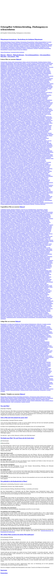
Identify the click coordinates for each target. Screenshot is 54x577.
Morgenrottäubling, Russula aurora (8, 95)
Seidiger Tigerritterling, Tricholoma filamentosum (34, 383)
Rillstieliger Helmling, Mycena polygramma (21, 279)
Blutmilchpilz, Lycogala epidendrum (12, 228)
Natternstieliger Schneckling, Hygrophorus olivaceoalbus (36, 163)
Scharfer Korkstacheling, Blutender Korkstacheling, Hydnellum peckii (35, 307)
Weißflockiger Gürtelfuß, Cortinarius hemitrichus (24, 276)
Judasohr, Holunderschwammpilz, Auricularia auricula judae (14, 83)
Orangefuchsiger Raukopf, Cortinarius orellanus (24, 353)
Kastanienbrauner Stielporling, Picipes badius (30, 134)
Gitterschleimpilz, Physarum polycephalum (10, 270)
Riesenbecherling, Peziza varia (43, 238)
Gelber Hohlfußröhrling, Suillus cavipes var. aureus (18, 74)
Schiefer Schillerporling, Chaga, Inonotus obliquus (42, 400)
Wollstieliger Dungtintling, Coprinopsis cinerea (18, 255)
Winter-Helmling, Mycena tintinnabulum (10, 250)
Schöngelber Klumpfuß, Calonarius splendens (32, 366)
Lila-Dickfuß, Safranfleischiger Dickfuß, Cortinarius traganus (37, 364)
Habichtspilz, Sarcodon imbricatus (18, 171)
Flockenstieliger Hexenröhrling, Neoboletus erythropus (37, 68)
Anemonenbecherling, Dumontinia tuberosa (15, 227)
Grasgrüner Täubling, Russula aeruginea (40, 96)
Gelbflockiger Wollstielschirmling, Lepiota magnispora (32, 386)
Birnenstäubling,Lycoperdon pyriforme (22, 232)
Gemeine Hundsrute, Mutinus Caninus (9, 268)
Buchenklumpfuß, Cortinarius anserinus (36, 190)
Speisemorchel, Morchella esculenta (8, 143)
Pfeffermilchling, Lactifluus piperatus (45, 240)
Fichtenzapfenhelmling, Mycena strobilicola (19, 252)
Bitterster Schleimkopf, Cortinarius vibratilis (26, 262)
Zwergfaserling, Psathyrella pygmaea (9, 231)
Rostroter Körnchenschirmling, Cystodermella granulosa (17, 120)
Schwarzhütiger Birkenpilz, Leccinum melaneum (26, 107)
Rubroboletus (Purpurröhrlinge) (28, 42)
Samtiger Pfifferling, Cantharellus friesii (30, 124)
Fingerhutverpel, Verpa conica (24, 145)
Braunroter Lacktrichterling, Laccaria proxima (39, 154)
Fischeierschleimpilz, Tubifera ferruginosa (22, 212)
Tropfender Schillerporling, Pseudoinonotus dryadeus (27, 273)
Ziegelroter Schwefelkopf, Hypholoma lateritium (23, 335)
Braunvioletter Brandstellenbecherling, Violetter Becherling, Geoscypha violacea (18, 240)
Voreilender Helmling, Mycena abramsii (25, 285)
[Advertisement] (27, 12)
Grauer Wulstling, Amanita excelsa (27, 87)
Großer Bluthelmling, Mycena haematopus (28, 250)
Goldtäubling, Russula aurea (24, 100)
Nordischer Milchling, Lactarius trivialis (29, 218)
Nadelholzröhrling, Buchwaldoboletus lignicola (16, 64)
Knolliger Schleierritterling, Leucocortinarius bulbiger (20, 185)
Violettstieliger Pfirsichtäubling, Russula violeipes (31, 97)
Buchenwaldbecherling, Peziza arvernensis (26, 238)
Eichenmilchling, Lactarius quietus (12, 218)
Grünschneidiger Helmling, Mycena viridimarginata (34, 256)
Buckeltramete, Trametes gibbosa (24, 284)
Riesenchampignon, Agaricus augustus (25, 139)
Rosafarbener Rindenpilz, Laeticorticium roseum (22, 236)
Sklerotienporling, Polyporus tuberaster (9, 149)
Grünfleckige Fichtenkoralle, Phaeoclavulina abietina (12, 316)
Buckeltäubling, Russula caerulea (23, 188)
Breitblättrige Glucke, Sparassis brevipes (12, 111)
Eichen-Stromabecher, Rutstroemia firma (27, 265)
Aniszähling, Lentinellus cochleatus (27, 142)
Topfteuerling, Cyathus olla (29, 249)
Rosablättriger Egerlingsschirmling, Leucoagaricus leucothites (22, 344)
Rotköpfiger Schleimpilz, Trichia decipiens (43, 282)
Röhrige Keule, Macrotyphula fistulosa (9, 245)
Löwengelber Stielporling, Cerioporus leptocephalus (25, 292)
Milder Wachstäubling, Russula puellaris (39, 186)
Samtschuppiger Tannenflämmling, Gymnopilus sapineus (25, 345)
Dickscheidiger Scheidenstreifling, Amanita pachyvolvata (36, 148)
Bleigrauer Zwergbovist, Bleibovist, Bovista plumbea (23, 200)
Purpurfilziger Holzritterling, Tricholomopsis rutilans (28, 396)
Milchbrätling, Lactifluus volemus (8, 167)
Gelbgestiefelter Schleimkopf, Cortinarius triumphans (30, 131)
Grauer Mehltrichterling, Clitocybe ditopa (37, 269)
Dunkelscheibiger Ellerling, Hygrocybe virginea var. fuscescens (15, 194)
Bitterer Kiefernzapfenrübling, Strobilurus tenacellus (18, 195)
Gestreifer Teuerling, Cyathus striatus (44, 249)
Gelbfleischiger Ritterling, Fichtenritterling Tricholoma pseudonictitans (16, 381)
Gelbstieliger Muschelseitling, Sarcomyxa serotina (32, 246)
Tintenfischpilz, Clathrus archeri (12, 219)
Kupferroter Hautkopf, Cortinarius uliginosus (40, 373)
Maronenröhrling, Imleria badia (12, 63)
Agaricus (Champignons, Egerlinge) (30, 48)
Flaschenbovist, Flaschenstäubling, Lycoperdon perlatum (17, 130)
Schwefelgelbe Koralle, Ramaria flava (34, 171)
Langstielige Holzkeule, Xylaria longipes (10, 283)
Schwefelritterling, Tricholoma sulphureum (10, 355)
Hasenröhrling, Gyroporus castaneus (28, 63)
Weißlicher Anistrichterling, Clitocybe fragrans (41, 371)
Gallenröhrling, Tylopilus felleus (40, 210)
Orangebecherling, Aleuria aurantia (43, 114)
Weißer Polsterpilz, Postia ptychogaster (33, 275)
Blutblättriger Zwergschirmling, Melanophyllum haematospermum (20, 288)
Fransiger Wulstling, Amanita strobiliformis (27, 149)
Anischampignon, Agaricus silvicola (43, 140)
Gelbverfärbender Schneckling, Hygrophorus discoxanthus (24, 302)
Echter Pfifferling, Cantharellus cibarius (26, 123)
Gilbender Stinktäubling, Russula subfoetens (24, 241)
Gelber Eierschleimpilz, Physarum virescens (29, 270)
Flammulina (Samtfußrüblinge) (36, 43)
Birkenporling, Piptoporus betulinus (8, 396)
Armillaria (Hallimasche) (20, 47)
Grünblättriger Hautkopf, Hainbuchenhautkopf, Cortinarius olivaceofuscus (26, 387)
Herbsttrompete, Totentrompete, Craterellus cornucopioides (14, 128)
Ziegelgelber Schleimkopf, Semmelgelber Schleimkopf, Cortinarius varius (24, 132)
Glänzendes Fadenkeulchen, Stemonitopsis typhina (12, 287)
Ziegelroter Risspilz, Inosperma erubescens (10, 357)
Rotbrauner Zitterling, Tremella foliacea (14, 249)
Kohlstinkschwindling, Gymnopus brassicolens (17, 297)
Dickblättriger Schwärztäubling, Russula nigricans (24, 101)
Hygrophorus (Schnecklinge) (15, 48)
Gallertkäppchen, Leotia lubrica (30, 347)
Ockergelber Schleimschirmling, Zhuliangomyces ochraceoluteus (15, 298)
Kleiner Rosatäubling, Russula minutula (31, 153)
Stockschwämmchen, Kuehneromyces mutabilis (27, 92)
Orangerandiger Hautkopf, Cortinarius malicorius (17, 354)
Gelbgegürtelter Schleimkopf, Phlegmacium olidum (36, 312)
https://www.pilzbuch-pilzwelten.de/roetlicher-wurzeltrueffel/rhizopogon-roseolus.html (20, 202)
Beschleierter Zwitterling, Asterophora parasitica (16, 271)
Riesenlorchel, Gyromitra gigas (7, 324)
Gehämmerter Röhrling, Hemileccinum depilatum (20, 102)
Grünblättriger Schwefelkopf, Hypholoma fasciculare (12, 325)
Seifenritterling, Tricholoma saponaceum (34, 376)
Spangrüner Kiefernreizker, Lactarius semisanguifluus (38, 82)
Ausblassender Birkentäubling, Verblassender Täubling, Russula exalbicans (26, 201)
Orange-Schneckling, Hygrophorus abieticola (42, 266)
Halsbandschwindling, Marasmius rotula (23, 257)
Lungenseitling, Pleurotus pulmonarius (37, 147)
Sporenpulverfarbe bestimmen (17, 52)
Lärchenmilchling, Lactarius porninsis (24, 167)
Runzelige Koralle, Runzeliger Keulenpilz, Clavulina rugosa (22, 114)
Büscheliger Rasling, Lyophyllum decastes (29, 173)
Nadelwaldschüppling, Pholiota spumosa (39, 255)
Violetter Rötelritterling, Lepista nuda (9, 86)
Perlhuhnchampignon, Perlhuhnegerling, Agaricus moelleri (33, 361)
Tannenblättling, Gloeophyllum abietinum (27, 233)
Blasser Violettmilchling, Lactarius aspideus (25, 301)
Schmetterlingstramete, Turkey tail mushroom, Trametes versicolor (15, 402)
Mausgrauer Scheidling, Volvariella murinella (23, 172)
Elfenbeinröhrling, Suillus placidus (21, 73)
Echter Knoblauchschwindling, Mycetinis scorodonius (25, 152)
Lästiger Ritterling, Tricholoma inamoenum (24, 282)
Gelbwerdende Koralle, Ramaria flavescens (16, 380)
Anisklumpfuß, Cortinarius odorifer (32, 168)
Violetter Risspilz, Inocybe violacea (35, 387)
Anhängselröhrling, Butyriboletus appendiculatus (42, 102)
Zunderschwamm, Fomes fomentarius (25, 226)
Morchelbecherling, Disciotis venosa (42, 166)
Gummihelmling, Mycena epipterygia (26, 213)
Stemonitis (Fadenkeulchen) (41, 44)
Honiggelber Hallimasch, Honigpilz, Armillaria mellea (13, 180)
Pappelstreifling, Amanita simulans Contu (12, 90)
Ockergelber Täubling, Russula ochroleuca (10, 97)
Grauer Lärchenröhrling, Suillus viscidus (40, 74)
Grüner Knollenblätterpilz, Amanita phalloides (15, 348)
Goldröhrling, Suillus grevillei (7, 72)
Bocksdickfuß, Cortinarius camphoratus (14, 364)
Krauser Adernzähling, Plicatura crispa (29, 251)
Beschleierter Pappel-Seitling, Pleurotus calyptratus (12, 256)
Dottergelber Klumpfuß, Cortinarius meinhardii (11, 366)
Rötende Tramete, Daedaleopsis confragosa (40, 232)
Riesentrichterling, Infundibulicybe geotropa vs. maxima (17, 186)
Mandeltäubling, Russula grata (36, 377)
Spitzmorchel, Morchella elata (42, 142)
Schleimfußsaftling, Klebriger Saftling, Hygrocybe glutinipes (35, 294)
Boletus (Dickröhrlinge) (6, 42)
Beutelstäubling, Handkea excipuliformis (10, 131)
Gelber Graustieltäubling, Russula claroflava (32, 98)
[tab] (27, 406)
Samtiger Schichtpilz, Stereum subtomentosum (29, 283)
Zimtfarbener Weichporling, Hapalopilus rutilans (11, 372)
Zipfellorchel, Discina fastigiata (21, 324)
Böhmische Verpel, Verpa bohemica (39, 145)
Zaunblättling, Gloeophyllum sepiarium (9, 233)
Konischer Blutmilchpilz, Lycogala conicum (30, 228)
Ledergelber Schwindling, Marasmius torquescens (39, 297)
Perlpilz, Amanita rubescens (13, 87)
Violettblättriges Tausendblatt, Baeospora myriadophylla (17, 290)
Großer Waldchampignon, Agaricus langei (27, 156)
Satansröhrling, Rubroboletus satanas (29, 349)
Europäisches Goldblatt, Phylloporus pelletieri (35, 157)
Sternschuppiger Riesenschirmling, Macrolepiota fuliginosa (18, 117)
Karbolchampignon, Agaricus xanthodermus (10, 361)
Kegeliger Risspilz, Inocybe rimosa (44, 355)
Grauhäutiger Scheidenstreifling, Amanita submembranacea (20, 88)
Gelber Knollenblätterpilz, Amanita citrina (33, 325)
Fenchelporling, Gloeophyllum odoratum (18, 224)
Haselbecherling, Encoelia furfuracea (33, 227)
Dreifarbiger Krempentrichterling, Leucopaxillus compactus (18, 264)
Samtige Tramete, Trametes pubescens (40, 284)
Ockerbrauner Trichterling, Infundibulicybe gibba (34, 187)
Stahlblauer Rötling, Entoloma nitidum (12, 352)
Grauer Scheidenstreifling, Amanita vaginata (30, 91)
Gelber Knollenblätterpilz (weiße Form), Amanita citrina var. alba (23, 326)
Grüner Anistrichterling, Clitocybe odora (9, 79)
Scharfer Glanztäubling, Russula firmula (14, 242)
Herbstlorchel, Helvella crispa (13, 349)
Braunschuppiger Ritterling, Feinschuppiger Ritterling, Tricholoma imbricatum (28, 204)
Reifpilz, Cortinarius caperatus (7, 196)
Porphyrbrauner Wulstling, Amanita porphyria (38, 354)
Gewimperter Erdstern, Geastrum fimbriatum (28, 260)
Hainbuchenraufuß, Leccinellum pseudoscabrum (24, 110)
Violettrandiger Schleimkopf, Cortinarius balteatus (16, 261)
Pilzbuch (18, 59)
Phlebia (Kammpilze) (13, 43)
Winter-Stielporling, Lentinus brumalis (9, 235)
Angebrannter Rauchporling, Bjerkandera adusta (20, 304)
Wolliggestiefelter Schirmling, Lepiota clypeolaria (11, 362)
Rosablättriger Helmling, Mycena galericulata (41, 279)
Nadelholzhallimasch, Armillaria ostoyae (39, 178)
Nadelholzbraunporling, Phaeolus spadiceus (20, 216)
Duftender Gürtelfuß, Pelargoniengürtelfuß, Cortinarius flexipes (15, 390)
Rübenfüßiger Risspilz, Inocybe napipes (39, 368)
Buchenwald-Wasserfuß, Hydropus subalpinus (21, 177)
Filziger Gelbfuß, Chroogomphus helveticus (13, 176)
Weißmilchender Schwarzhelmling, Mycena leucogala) (28, 221)
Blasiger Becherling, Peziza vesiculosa (33, 115)
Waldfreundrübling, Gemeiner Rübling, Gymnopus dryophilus (24, 150)
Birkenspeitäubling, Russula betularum (9, 341)
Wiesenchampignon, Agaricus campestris (10, 138)
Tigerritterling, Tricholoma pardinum (15, 383)
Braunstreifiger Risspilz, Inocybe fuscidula (13, 347)
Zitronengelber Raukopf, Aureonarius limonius (30, 382)
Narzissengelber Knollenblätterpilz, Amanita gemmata (38, 330)
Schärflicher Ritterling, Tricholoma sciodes (32, 362)
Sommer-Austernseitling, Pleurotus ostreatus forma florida (18, 182)
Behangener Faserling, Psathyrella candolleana (35, 180)
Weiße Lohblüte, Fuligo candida (30, 287)
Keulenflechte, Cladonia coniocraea (8, 285)
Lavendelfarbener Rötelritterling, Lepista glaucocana (29, 86)
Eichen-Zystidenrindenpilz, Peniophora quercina (28, 268)
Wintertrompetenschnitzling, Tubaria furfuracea (27, 231)
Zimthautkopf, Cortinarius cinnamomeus (30, 374)
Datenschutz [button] (4, 573)
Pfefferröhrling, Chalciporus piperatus (44, 76)
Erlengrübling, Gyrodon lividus (7, 280)
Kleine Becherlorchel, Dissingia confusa (22, 378)
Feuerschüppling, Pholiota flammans (30, 217)
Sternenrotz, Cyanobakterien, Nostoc (40, 306)
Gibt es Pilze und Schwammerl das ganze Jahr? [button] (14, 417)
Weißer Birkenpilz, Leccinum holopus (23, 106)
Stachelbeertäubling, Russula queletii (28, 355)
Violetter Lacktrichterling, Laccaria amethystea (29, 79)
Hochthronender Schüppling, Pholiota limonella (27, 343)
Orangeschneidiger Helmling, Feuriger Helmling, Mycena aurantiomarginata (27, 259)
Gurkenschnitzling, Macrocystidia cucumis (34, 278)
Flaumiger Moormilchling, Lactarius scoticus (20, 373)
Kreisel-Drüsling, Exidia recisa (33, 161)
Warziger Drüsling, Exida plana (34, 222)
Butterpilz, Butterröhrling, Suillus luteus (24, 71)
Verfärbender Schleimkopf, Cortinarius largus (36, 308)
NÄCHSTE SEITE (15, 23)
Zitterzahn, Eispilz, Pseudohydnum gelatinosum (38, 83)
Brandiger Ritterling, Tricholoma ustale (40, 381)
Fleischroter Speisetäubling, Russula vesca (20, 93)
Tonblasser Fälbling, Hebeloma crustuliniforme (18, 377)
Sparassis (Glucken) (12, 49)
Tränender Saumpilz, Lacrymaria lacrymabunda (33, 164)
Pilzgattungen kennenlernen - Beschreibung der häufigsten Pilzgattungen (21, 39)
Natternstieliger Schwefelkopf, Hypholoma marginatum (26, 293)
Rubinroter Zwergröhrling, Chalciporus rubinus (11, 77)
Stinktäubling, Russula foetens (7, 241)
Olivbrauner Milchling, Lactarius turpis (9, 331)
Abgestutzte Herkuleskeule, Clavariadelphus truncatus (24, 183)
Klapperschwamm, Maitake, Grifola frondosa (32, 111)
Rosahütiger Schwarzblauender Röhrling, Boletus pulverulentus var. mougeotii (35, 78)
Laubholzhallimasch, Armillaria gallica (21, 178)
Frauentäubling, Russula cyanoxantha (24, 95)
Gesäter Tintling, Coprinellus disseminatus (41, 230)
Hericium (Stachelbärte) (24, 43)
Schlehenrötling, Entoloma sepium (20, 147)
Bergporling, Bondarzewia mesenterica (43, 84)
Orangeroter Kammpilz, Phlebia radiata (9, 213)
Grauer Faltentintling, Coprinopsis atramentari (31, 121)
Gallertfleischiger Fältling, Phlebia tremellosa (10, 246)
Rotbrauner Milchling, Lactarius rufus (15, 275)
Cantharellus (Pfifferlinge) (35, 45)
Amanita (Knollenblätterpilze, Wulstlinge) (35, 47)
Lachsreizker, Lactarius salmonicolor (18, 82)
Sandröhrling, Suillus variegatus (36, 73)
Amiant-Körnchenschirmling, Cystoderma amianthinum (16, 119)
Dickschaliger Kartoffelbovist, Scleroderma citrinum (37, 358)
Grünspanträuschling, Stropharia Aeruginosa (18, 81)
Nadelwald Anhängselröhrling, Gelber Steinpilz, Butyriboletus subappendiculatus (19, 104)
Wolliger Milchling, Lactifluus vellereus (31, 372)
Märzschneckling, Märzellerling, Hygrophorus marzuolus (33, 159)
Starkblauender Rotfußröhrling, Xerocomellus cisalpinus (32, 65)
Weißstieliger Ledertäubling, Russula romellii (29, 197)
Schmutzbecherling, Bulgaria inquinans (35, 271)
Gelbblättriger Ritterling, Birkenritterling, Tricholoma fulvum (39, 380)
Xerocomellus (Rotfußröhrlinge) (14, 44)
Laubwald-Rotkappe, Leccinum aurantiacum (33, 105)
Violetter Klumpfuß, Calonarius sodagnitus (33, 316)
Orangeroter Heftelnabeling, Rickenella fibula (41, 216)
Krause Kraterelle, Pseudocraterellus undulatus (37, 128)
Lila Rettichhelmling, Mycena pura (22, 340)
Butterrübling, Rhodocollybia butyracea (14, 163)
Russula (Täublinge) (15, 42)
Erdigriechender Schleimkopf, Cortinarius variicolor (21, 274)
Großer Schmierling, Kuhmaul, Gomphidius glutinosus (23, 175)
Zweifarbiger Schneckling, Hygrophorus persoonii (12, 164)
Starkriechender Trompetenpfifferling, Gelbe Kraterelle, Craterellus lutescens (28, 125)
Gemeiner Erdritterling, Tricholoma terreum (30, 369)
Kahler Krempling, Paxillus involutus (13, 336)
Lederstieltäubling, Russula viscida (38, 182)
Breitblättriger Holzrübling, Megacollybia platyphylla (32, 329)
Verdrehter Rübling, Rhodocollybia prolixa (23, 181)
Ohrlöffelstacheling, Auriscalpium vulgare (42, 243)
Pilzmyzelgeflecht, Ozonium (7, 292)
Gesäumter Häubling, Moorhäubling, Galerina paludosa (17, 328)
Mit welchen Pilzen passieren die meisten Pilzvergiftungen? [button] (17, 534)
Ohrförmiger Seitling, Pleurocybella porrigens (43, 388)
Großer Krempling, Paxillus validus (30, 336)
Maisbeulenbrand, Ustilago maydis (17, 157)
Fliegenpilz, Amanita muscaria (33, 326)
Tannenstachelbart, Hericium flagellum (18, 399)
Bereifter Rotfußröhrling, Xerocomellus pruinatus (38, 64)
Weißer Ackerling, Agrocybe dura (31, 135)
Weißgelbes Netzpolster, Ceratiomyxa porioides (42, 212)
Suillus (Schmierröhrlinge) (41, 42)
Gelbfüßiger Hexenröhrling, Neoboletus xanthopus (12, 69)
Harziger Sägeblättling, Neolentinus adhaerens (39, 252)
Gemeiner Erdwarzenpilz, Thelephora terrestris (23, 309)
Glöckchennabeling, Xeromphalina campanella (11, 217)
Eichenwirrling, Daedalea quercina (44, 233)
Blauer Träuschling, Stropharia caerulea (19, 154)
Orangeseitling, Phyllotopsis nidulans (18, 222)
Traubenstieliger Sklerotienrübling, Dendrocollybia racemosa (18, 311)
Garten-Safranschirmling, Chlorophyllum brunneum (29, 341)
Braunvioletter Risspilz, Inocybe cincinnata (20, 368)
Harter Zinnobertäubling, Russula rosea (13, 153)
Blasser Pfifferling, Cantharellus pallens (43, 123)
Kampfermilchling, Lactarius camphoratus (14, 168)
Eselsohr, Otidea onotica (13, 112)
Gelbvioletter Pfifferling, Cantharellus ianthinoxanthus (39, 126)
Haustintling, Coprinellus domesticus (33, 237)
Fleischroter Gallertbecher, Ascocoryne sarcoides (19, 223)
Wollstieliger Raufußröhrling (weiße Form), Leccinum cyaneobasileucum (22, 109)
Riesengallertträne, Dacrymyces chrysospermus (25, 247)
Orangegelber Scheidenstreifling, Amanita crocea (32, 90)
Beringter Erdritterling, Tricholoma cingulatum (20, 371)
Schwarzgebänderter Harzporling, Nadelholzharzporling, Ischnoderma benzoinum (27, 317)
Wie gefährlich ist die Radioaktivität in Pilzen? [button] (14, 481)
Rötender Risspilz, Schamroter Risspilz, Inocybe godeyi (32, 357)
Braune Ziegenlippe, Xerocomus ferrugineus (29, 67)
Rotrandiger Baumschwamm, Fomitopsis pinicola (38, 224)
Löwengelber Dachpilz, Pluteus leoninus (38, 136)
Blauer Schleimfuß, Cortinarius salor (41, 172)
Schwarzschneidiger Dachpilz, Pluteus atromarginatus (16, 136)
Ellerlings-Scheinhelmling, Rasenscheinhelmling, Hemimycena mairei (24, 303)
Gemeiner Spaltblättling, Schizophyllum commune (29, 235)
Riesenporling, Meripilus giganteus (26, 84)
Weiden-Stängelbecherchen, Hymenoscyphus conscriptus (19, 289)
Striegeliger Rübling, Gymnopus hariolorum (10, 382)
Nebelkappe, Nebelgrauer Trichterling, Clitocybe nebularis (23, 334)
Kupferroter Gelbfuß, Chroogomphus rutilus (10, 173)
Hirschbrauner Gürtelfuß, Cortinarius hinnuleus (32, 313)
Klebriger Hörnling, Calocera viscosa (9, 214)
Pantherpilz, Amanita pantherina (37, 340)
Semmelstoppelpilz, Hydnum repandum (24, 129)
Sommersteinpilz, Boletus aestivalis (22, 62)
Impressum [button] (4, 570)
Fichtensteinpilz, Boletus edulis (7, 62)
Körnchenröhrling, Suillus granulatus (42, 72)
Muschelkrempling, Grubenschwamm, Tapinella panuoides (20, 210)
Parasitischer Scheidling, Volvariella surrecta (23, 388)
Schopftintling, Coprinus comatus (13, 121)
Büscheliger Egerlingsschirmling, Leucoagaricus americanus (31, 339)
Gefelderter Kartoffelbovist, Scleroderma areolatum (12, 359)
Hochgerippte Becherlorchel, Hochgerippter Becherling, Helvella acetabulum (33, 158)
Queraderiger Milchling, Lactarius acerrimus (39, 298)
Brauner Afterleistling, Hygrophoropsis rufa (10, 329)
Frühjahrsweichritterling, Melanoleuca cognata (15, 144)
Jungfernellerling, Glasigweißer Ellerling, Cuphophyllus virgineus (38, 191)
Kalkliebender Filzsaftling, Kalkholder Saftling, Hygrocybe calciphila (16, 295)
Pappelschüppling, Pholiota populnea (26, 245)
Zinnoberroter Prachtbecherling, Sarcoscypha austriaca (13, 115)
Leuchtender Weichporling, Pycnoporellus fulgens (20, 306)
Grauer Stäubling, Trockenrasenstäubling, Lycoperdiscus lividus (25, 199)
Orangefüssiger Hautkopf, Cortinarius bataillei (11, 374)
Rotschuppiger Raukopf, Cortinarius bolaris (27, 331)
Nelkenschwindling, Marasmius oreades (32, 176)
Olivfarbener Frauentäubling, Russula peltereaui (20, 96)
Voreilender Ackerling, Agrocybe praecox (14, 135)
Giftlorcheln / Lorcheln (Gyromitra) (21, 45)
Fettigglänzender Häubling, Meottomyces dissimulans (12, 237)
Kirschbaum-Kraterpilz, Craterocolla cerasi (42, 236)
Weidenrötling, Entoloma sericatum (29, 352)
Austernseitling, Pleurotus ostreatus (22, 400)
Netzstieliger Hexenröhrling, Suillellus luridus (33, 69)
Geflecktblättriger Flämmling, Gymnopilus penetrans (35, 359)
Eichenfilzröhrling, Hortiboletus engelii (16, 68)
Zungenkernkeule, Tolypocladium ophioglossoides (21, 230)
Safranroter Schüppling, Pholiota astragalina (18, 269)
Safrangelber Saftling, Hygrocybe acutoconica (19, 367)
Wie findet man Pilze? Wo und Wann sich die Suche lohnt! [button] (17, 438)
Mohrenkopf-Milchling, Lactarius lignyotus (31, 77)
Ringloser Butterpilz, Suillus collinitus (42, 71)
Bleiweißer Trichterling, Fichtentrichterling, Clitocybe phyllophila (29, 385)
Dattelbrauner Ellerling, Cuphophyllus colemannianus (41, 192)
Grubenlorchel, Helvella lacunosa (22, 280)
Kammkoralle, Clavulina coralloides (27, 112)
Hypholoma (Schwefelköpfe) (28, 44)
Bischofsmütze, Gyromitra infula (17, 376)
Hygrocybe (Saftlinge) (22, 49)
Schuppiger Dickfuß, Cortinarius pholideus (15, 312)
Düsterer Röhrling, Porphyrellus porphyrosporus (28, 214)
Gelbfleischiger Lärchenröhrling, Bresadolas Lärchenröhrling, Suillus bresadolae (18, 76)
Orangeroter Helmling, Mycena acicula (43, 213)
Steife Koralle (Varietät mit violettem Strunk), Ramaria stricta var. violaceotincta (26, 299)
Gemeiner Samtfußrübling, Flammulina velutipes (24, 398)
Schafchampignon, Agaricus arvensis (27, 140)
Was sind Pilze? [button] (5, 406)
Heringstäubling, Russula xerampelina (38, 93)
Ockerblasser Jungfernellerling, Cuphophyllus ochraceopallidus (15, 192)
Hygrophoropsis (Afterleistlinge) (8, 47)
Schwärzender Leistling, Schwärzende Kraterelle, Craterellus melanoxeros (26, 126)
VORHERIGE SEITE (6, 23)
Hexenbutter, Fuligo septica (7, 212)
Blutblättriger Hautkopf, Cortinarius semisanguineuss (18, 333)
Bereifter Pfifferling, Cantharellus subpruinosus (11, 124)
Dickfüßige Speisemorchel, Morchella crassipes (27, 143)
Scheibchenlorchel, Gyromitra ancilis (25, 166)
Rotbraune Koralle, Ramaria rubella (39, 264)
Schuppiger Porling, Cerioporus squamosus (10, 134)
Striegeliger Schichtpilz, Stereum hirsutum (10, 254)
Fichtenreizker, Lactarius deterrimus (36, 81)
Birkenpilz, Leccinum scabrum (39, 106)
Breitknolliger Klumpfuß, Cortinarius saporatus (11, 313)
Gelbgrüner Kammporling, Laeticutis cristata (15, 278)
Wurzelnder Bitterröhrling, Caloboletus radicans (14, 338)
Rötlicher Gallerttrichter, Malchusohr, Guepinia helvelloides (14, 190)
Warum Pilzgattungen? (6, 52)
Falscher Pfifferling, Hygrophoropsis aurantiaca (40, 328)
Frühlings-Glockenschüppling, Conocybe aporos (41, 290)
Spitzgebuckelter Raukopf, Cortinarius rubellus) (23, 350)
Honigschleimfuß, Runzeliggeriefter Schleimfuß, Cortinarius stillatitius (29, 196)
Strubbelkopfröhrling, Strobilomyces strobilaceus (30, 219)
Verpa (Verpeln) (9, 45)
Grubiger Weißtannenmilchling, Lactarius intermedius (23, 363)
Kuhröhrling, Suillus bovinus (7, 73)
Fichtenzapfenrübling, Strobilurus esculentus (40, 195)
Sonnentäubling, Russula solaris (30, 242)
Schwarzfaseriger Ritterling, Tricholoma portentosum (27, 162)
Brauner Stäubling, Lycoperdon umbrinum (39, 130)
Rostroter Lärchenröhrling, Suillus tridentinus (24, 72)
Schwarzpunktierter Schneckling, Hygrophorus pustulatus (13, 161)
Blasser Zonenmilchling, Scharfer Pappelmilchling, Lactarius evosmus (35, 314)
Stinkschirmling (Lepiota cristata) (33, 338)
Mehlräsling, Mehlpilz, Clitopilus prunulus (10, 142)
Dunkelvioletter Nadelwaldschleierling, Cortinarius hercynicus (24, 169)
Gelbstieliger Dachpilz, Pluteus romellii (43, 285)
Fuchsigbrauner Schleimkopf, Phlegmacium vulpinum (40, 133)
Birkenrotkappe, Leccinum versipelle (15, 105)
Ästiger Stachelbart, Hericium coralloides (36, 399)
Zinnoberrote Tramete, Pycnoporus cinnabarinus (30, 254)
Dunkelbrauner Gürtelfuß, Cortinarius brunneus (38, 261)
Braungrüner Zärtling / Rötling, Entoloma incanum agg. (13, 308)
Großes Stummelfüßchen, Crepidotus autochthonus (20, 266)
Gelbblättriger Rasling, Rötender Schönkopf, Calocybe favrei (14, 209)
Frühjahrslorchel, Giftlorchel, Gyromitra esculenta (40, 324)
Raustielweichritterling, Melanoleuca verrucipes (36, 144)
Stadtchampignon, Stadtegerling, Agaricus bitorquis (30, 138)
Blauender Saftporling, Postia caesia (43, 245)
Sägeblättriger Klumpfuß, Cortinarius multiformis (22, 243)
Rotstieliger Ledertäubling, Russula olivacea (40, 188)
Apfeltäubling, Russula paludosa (37, 100)
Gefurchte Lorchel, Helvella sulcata (38, 280)
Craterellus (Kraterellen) (46, 45)
